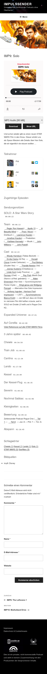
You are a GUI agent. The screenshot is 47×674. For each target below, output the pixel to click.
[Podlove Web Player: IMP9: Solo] (23, 87)
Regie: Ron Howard (15, 228)
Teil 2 (13, 421)
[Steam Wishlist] (32, 186)
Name (7, 538)
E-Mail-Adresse (11, 552)
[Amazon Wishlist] (36, 186)
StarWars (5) (24, 449)
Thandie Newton (29, 265)
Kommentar (10, 502)
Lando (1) (27, 446)
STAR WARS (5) (11, 449)
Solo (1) (35, 446)
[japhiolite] (32, 173)
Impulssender (18, 4)
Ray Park (27, 275)
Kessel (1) (18, 446)
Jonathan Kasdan (14, 238)
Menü (24, 16)
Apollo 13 (31, 228)
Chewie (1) (8, 446)
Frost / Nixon (27, 231)
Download (13, 126)
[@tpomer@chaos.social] (32, 183)
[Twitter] (36, 163)
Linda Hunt (11, 272)
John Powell (22, 244)
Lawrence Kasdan (24, 234)
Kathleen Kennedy (15, 241)
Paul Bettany (37, 262)
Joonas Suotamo (14, 268)
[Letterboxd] (32, 163)
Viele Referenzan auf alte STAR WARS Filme (23, 326)
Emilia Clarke (12, 259)
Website (7, 565)
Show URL (31, 126)
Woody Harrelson (14, 255)
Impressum (8, 628)
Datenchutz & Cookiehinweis (15, 631)
